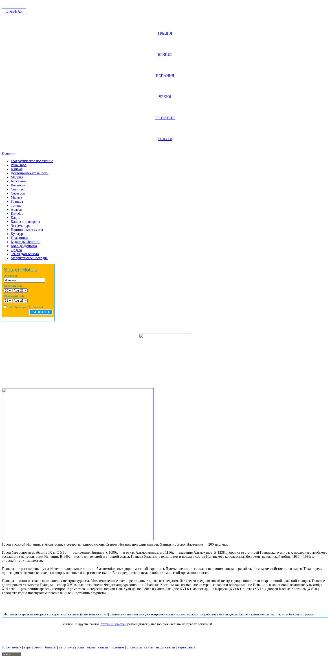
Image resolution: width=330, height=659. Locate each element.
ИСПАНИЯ (165, 75)
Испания (8, 153)
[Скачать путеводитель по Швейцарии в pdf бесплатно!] (165, 385)
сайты (149, 647)
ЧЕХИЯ (165, 97)
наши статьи (165, 647)
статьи (103, 647)
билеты (50, 647)
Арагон (16, 209)
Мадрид (17, 177)
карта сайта (186, 647)
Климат (16, 169)
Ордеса (16, 250)
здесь (233, 614)
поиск (16, 647)
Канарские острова (25, 221)
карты (91, 647)
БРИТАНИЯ (165, 118)
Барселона (18, 181)
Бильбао (17, 213)
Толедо (16, 205)
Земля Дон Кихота (25, 254)
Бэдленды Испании (25, 242)
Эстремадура (21, 226)
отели (38, 647)
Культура (17, 234)
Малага (16, 197)
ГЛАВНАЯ (14, 11)
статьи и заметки (113, 624)
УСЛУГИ (165, 139)
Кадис (15, 217)
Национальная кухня (27, 230)
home (6, 647)
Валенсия (18, 185)
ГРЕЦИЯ (165, 33)
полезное (117, 647)
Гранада (17, 201)
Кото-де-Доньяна (24, 246)
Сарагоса (18, 193)
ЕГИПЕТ (165, 54)
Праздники (19, 238)
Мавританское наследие (29, 258)
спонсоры (134, 647)
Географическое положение (32, 161)
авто (62, 647)
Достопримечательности (29, 173)
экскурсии (76, 647)
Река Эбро (18, 165)
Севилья (17, 189)
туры (27, 647)
